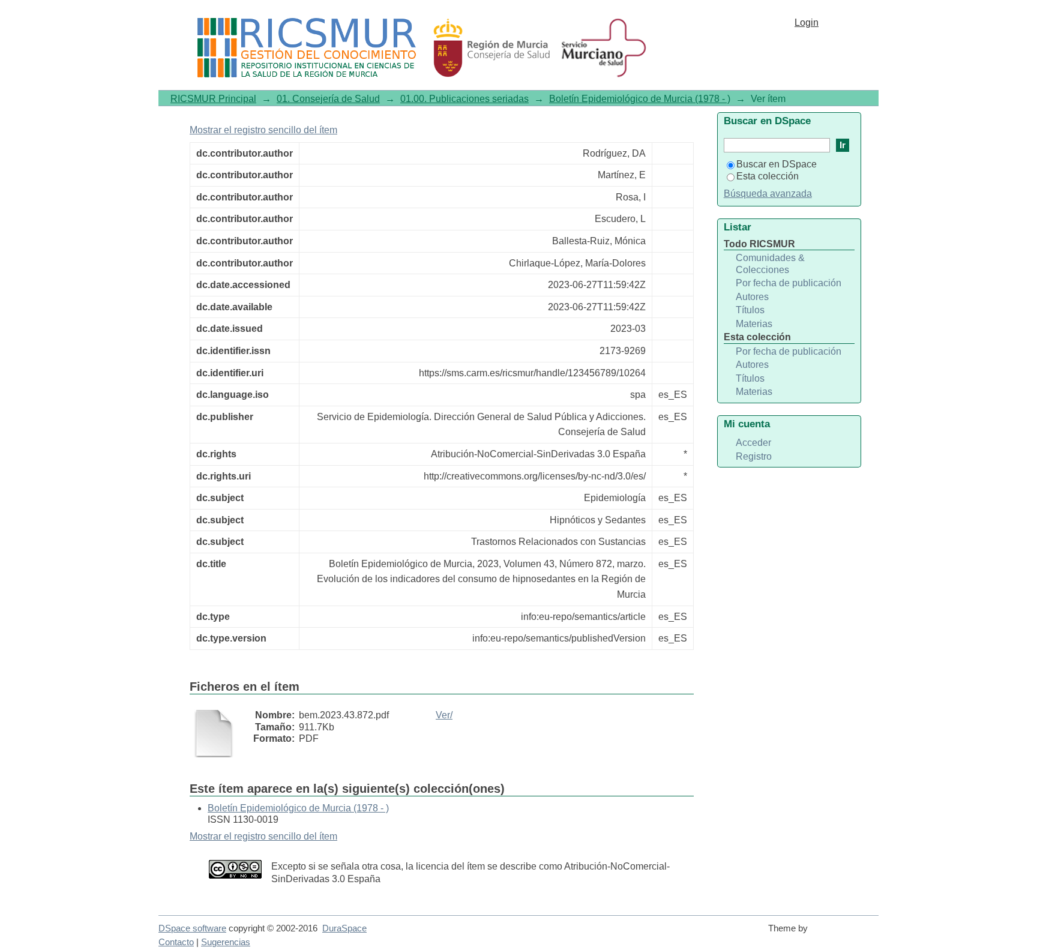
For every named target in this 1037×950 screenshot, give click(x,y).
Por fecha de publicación (788, 283)
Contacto (176, 942)
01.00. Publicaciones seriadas (464, 99)
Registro (754, 456)
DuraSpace (344, 928)
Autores (752, 297)
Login (807, 22)
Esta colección (767, 176)
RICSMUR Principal (213, 99)
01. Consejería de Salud (328, 99)
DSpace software (192, 928)
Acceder (753, 442)
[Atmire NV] (846, 934)
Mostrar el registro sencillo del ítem (263, 130)
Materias (754, 324)
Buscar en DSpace (776, 164)
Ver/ (444, 715)
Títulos (750, 310)
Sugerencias (225, 942)
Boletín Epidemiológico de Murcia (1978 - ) (639, 99)
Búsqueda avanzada (768, 193)
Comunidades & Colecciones (770, 264)
